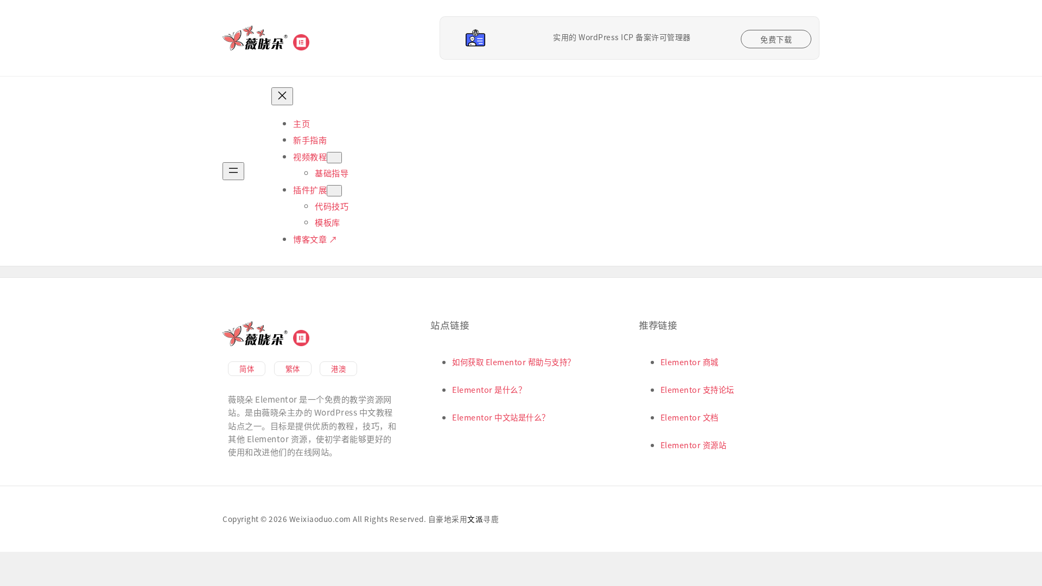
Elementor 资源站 (693, 444)
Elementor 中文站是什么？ (501, 417)
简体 (246, 369)
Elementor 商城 (689, 361)
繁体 (292, 369)
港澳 (338, 369)
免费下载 (776, 39)
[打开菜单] (233, 171)
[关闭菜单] (282, 96)
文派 (475, 518)
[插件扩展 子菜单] (334, 190)
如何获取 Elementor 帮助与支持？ (513, 361)
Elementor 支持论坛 (697, 389)
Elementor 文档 (689, 417)
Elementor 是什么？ (489, 389)
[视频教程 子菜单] (334, 157)
